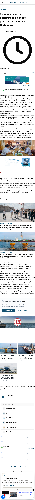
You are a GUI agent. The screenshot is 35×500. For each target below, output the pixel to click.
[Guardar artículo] (1, 73)
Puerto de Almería (16, 388)
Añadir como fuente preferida (17, 90)
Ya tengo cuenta (22, 310)
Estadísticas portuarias (10, 386)
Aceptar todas (17, 492)
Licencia (32, 73)
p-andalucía (29, 386)
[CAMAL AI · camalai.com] (23, 302)
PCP (28, 6)
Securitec (2, 390)
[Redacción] (3, 397)
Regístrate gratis (9, 310)
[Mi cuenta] (32, 2)
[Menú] (2, 2)
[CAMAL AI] (12, 6)
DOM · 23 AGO (4, 6)
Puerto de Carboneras (27, 388)
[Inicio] (17, 2)
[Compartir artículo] (5, 73)
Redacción (3, 32)
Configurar (17, 489)
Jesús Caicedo (21, 386)
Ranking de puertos (19, 6)
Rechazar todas (17, 496)
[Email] (32, 396)
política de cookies (11, 485)
